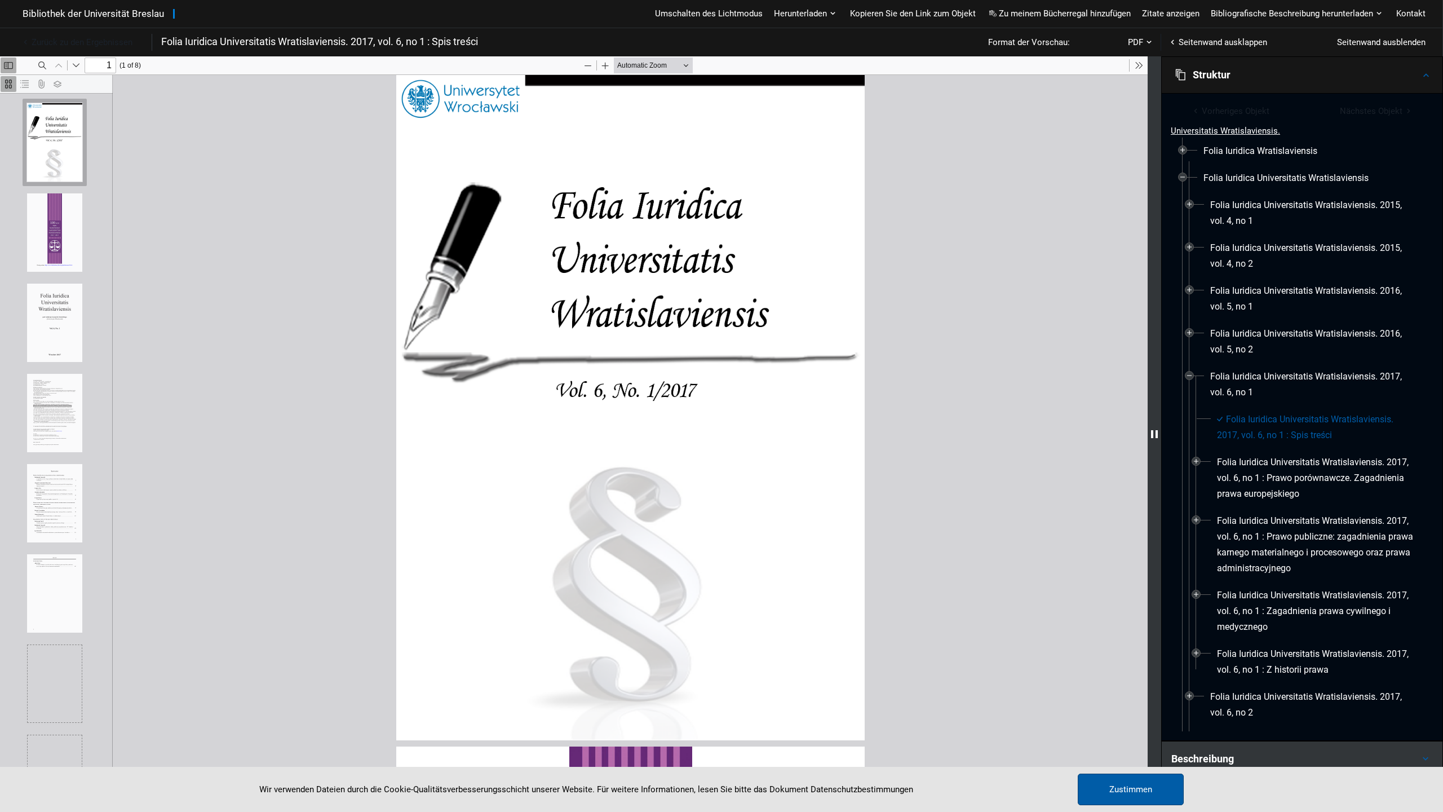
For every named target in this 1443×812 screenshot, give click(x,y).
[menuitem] (1260, 151)
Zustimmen (1130, 789)
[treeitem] (1302, 151)
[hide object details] (1154, 434)
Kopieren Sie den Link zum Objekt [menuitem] (913, 13)
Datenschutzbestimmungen (862, 789)
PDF (1135, 42)
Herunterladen (800, 13)
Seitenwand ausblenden (1381, 42)
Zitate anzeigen (1170, 13)
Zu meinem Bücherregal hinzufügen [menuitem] (1065, 13)
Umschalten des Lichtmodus (709, 13)
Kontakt (1411, 13)
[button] (1302, 75)
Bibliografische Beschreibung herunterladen (1292, 13)
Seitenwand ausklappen (1223, 42)
